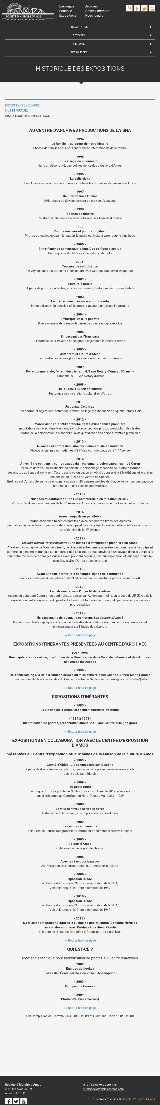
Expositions (67, 15)
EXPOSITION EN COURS (22, 105)
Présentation (79, 26)
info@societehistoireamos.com (103, 1089)
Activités (79, 35)
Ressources (79, 52)
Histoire (79, 43)
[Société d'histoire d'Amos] (28, 11)
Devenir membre (97, 11)
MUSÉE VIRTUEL (16, 110)
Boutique (65, 11)
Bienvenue (66, 6)
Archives (91, 6)
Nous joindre (94, 15)
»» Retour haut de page (80, 635)
